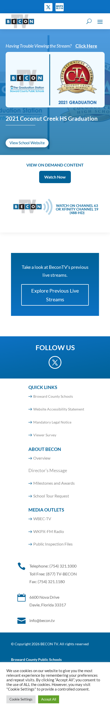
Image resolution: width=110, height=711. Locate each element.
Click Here (86, 46)
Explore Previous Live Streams (55, 294)
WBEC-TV (42, 518)
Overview (41, 458)
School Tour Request (51, 495)
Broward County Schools (53, 396)
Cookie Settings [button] (20, 699)
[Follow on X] (48, 7)
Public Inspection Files (53, 543)
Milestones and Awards (54, 483)
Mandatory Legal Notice (52, 422)
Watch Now (55, 176)
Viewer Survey (44, 435)
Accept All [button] (48, 699)
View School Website (27, 142)
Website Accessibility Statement (58, 409)
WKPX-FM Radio (48, 531)
